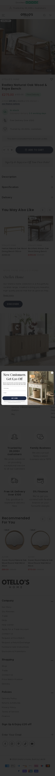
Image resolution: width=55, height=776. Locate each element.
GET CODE (14, 398)
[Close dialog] (52, 373)
